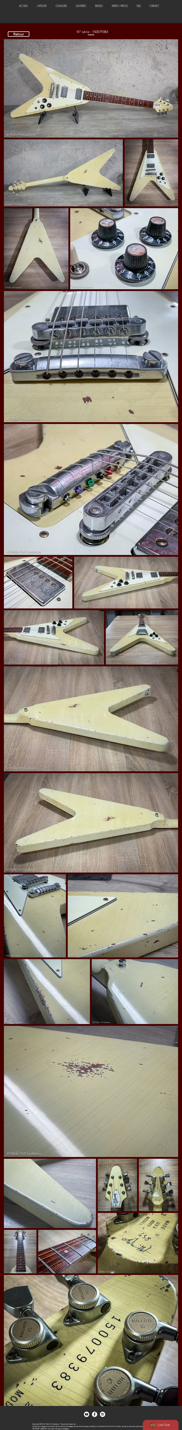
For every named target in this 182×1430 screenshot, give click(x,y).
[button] (61, 6)
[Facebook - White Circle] (94, 1414)
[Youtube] (86, 1414)
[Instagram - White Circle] (102, 1414)
